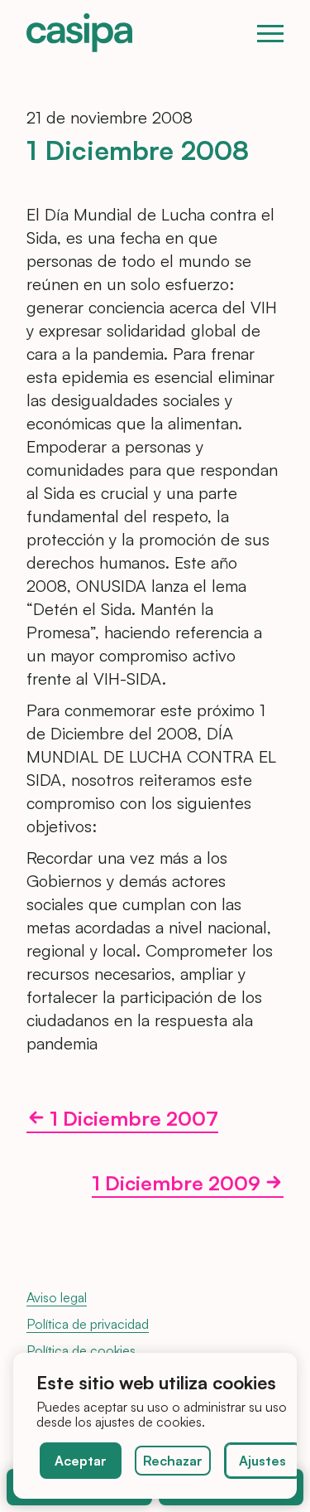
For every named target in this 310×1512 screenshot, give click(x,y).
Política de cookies (81, 1350)
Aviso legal (56, 1297)
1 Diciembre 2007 (134, 1119)
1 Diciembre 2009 (176, 1184)
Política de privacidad (87, 1323)
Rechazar (173, 1460)
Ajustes (262, 1460)
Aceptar (81, 1460)
